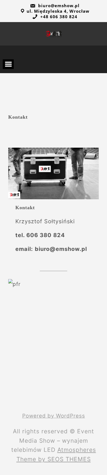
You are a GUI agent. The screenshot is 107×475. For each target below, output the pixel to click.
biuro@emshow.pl (58, 5)
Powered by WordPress (53, 416)
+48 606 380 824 (58, 16)
